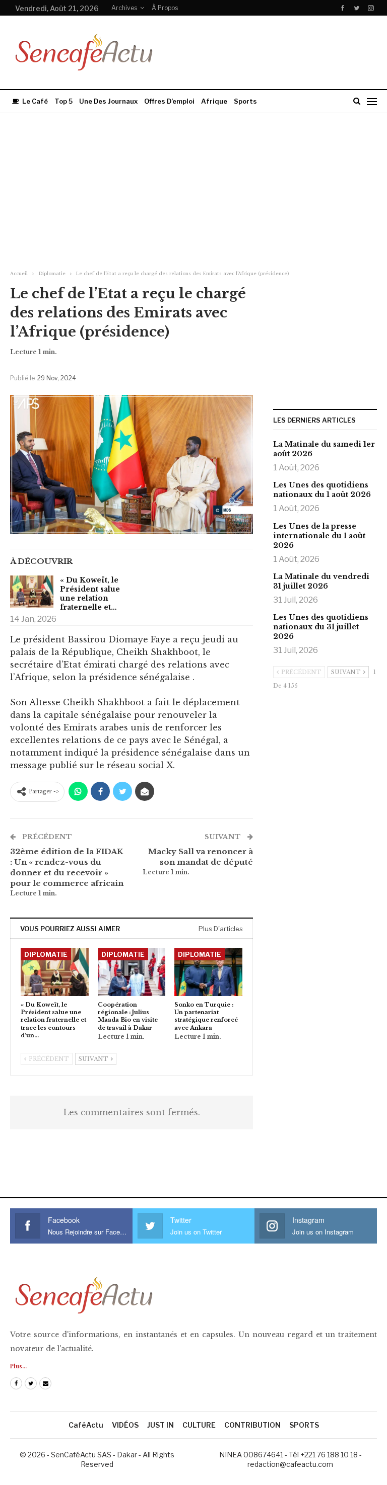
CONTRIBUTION (252, 1425)
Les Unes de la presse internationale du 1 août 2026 (319, 536)
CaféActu (86, 1425)
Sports (245, 101)
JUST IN (160, 1425)
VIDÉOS (125, 1425)
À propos (165, 8)
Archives (124, 8)
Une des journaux (108, 101)
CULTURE (199, 1425)
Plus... (18, 1366)
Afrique (214, 101)
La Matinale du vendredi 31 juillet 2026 (321, 581)
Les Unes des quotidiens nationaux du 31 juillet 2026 (320, 627)
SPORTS (304, 1425)
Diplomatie (46, 954)
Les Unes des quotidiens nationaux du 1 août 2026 (322, 489)
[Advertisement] (193, 188)
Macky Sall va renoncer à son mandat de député (200, 857)
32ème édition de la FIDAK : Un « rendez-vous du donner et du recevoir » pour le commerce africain (66, 867)
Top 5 (63, 101)
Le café (35, 101)
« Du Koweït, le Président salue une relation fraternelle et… (90, 593)
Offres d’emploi (169, 101)
